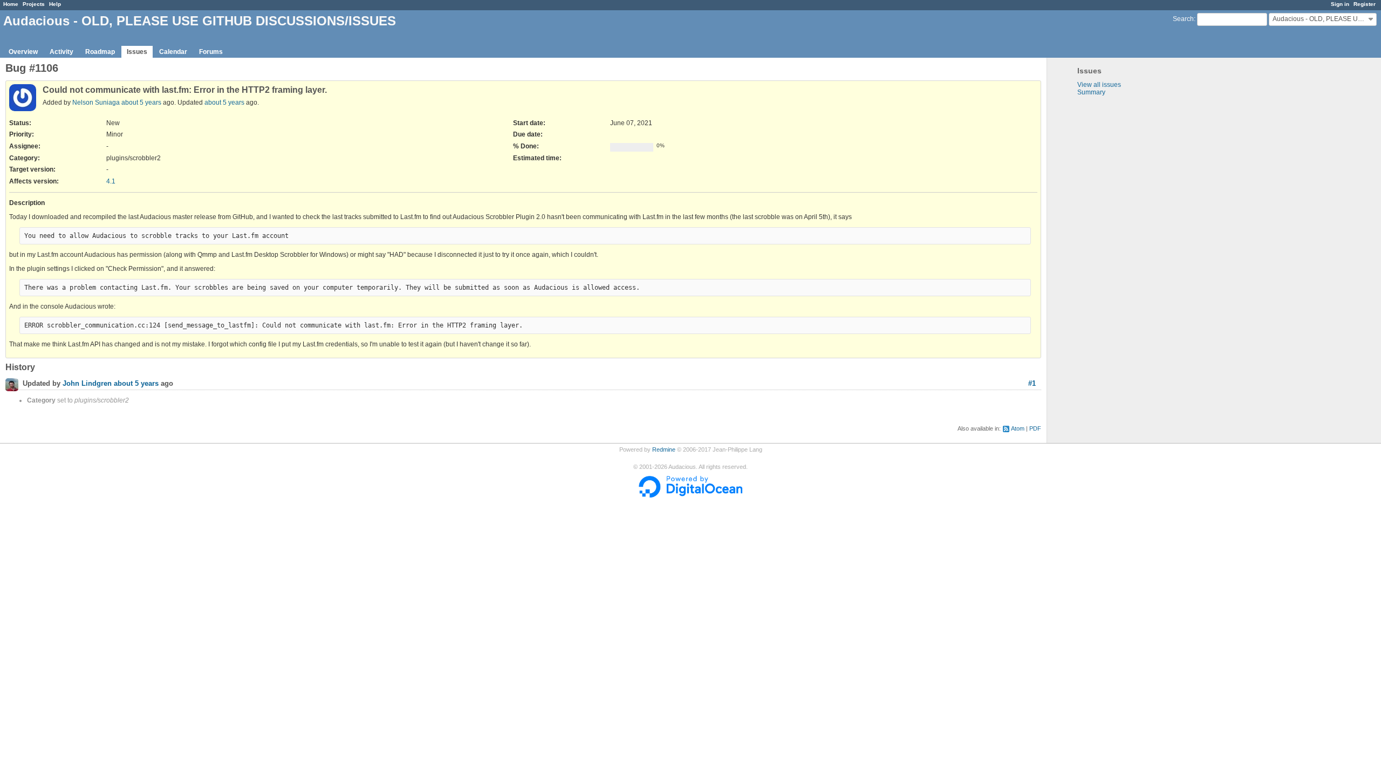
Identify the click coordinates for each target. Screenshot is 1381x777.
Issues (137, 52)
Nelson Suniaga (96, 102)
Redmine (663, 449)
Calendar (173, 52)
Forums (211, 52)
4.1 (110, 181)
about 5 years (141, 102)
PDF (1035, 428)
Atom (1017, 428)
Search (1183, 19)
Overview (23, 52)
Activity (61, 52)
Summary (1091, 92)
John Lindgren (87, 384)
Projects (34, 4)
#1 (1032, 383)
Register (1364, 4)
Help (55, 4)
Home (10, 4)
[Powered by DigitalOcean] (690, 495)
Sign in (1340, 4)
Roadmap (100, 52)
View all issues (1099, 84)
